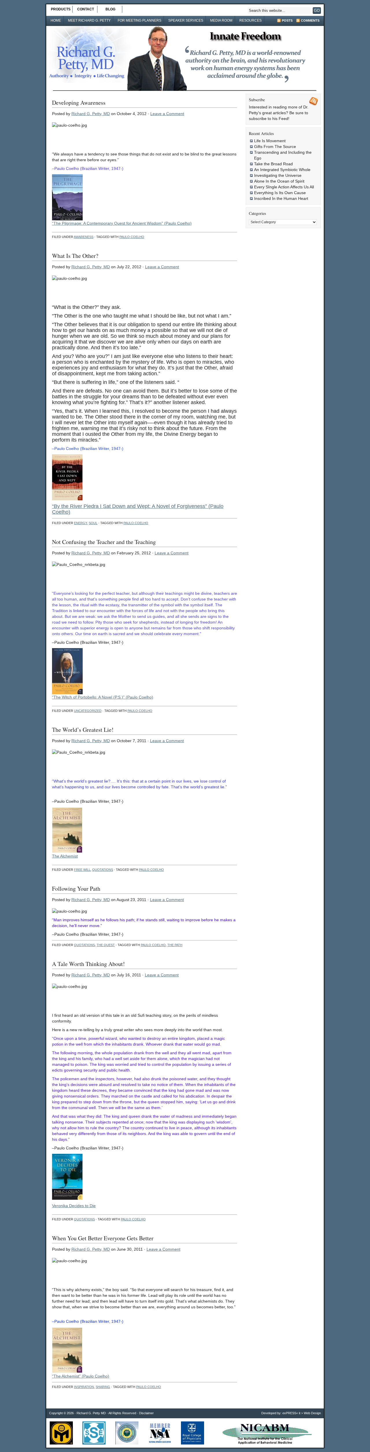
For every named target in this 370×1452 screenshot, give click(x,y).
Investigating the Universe (277, 175)
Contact (85, 9)
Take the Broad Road (273, 164)
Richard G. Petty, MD (90, 113)
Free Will (82, 869)
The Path (174, 945)
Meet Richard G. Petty (89, 20)
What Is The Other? (75, 256)
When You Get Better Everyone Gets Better (102, 1238)
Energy (80, 523)
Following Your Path (76, 888)
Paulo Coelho (131, 237)
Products (61, 9)
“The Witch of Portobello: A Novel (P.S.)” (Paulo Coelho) (102, 697)
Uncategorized (87, 710)
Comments (310, 20)
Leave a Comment (167, 113)
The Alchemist (65, 856)
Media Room (221, 20)
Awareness (83, 237)
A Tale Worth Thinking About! (88, 964)
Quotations (102, 869)
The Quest (106, 945)
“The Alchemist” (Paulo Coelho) (80, 1376)
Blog (110, 9)
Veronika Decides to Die (74, 1205)
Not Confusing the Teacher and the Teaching (104, 542)
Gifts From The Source (275, 146)
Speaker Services (185, 20)
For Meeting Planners (139, 20)
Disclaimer (146, 1413)
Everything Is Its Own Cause (280, 192)
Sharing (103, 1387)
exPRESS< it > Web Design (301, 1413)
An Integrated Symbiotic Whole (282, 169)
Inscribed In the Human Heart (281, 198)
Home (56, 20)
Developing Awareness (79, 102)
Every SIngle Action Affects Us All (284, 187)
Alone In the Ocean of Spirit (279, 181)
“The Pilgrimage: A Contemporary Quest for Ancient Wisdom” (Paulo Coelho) (122, 223)
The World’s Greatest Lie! (83, 729)
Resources (250, 20)
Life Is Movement (270, 140)
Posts (287, 20)
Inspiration (84, 1387)
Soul (93, 523)
